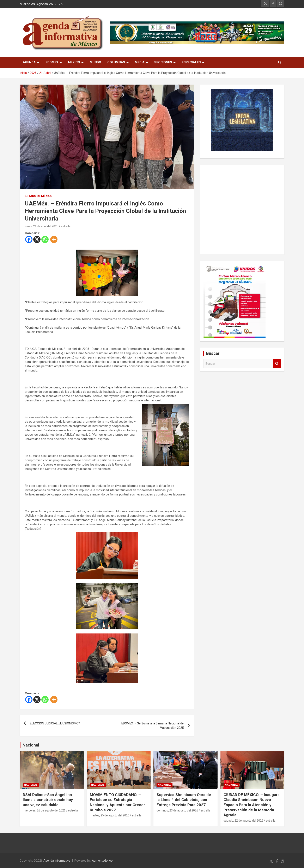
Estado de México (38, 196)
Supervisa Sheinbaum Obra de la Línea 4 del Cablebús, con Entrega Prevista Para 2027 (184, 799)
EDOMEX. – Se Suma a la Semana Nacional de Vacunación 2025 (152, 726)
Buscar (277, 363)
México (74, 62)
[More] (53, 239)
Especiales (191, 62)
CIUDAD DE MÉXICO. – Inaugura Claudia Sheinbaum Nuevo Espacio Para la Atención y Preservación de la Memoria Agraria (252, 804)
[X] (37, 239)
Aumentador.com (103, 860)
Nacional (31, 745)
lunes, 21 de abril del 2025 (41, 226)
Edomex (51, 62)
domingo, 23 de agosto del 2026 (177, 810)
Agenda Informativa (56, 860)
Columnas (116, 62)
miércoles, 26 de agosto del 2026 (44, 810)
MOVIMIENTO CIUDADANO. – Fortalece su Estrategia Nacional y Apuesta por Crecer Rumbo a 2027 (117, 802)
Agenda (29, 62)
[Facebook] (28, 239)
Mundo (95, 62)
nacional (30, 784)
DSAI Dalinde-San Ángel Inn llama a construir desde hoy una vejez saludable (48, 799)
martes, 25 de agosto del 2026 (109, 815)
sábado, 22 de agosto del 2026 (243, 820)
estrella (66, 226)
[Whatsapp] (45, 239)
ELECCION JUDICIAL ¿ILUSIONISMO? (55, 723)
